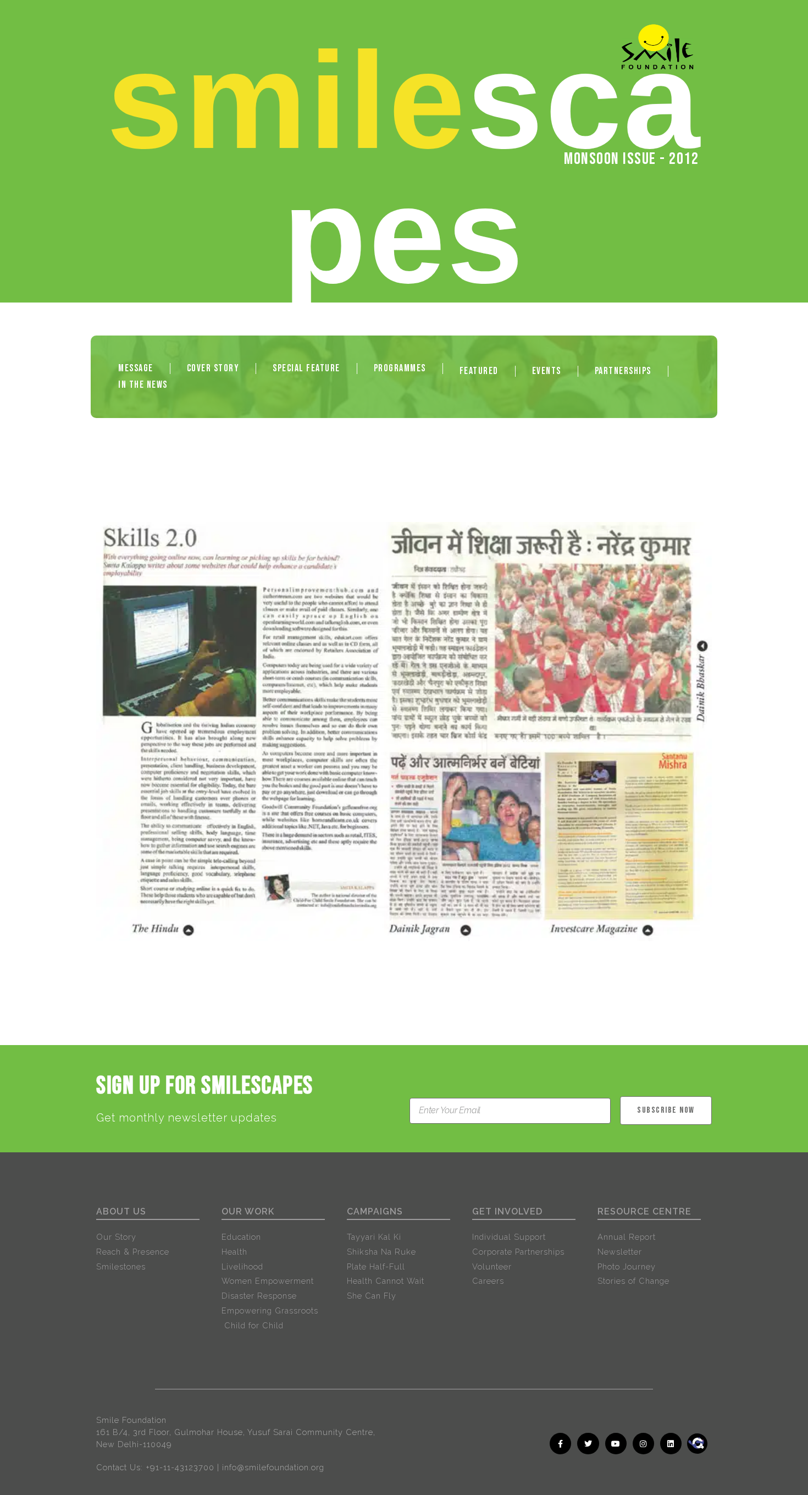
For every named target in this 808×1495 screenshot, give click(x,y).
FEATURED (479, 371)
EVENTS (546, 371)
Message (135, 368)
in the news (143, 385)
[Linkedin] (671, 1443)
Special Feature (306, 368)
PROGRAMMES (400, 368)
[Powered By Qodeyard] (711, 1457)
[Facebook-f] (560, 1443)
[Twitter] (588, 1443)
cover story (213, 368)
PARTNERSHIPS (623, 371)
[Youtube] (616, 1443)
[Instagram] (643, 1443)
